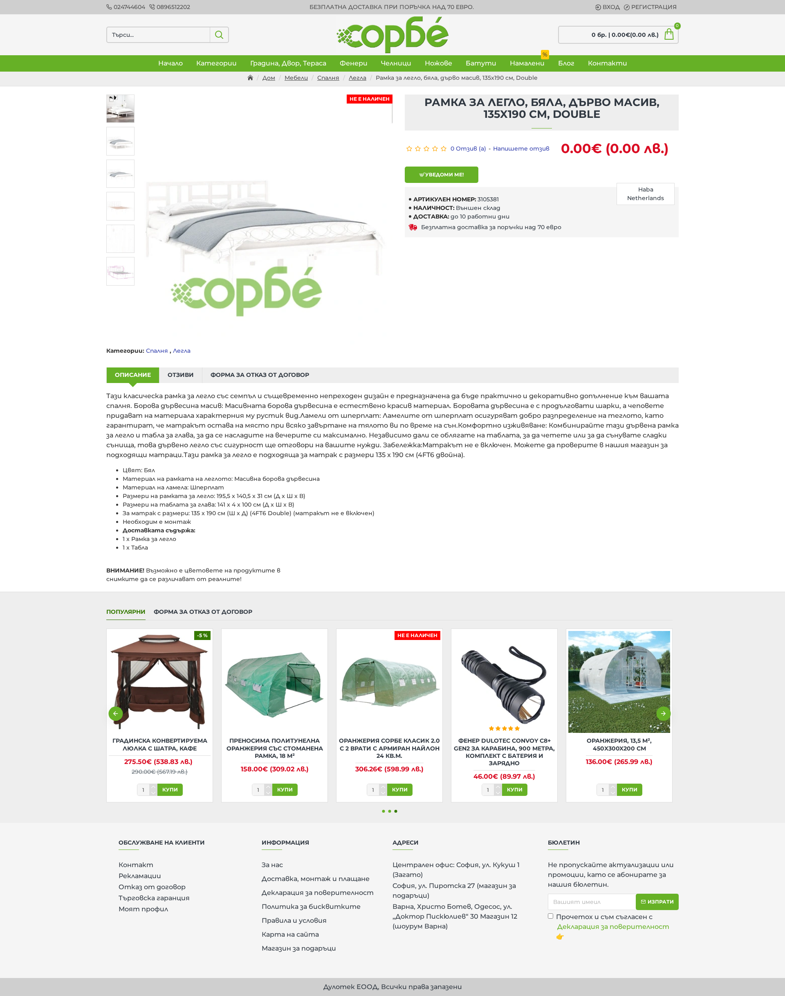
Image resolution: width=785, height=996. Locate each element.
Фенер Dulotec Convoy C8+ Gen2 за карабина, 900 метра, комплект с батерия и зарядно (504, 752)
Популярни (126, 611)
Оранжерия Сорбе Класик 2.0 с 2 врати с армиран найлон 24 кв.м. (389, 748)
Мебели (296, 77)
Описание (133, 375)
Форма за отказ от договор (260, 375)
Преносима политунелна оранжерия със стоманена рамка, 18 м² (275, 748)
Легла (357, 77)
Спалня (328, 77)
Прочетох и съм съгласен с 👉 (612, 926)
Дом (268, 77)
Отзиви (181, 375)
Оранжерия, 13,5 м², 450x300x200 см (619, 744)
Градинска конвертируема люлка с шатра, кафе (159, 744)
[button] (115, 713)
